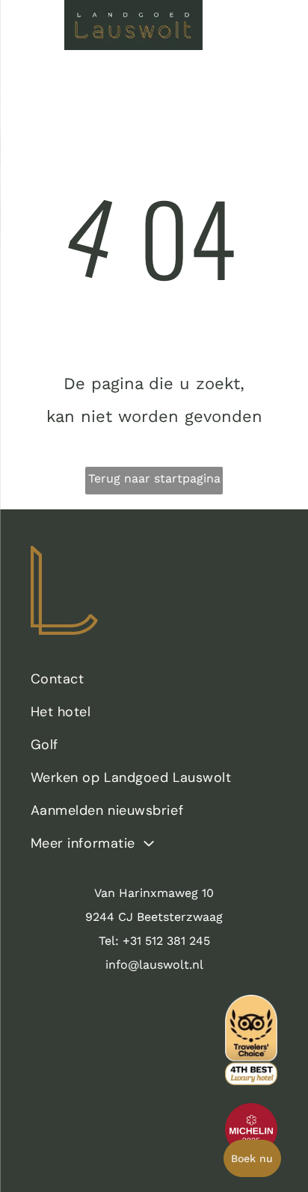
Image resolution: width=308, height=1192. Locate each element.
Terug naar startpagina (154, 478)
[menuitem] (154, 682)
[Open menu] (32, 24)
